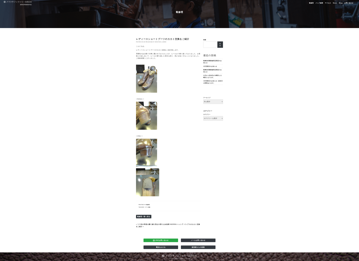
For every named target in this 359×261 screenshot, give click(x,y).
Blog (340, 3)
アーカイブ (206, 97)
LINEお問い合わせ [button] (162, 240)
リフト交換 (147, 207)
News (335, 3)
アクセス (328, 3)
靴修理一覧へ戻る (143, 216)
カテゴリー (206, 114)
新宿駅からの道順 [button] (198, 247)
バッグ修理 (319, 3)
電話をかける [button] (161, 247)
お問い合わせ (348, 3)
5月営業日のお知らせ (210, 66)
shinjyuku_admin (160, 41)
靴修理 (311, 3)
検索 (204, 39)
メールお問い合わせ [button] (198, 240)
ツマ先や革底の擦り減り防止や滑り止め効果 (153, 224)
